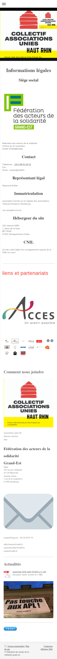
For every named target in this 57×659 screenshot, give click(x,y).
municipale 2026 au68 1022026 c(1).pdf (29, 571)
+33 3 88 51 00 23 (22, 164)
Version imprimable (16, 646)
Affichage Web (46, 649)
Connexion (48, 646)
